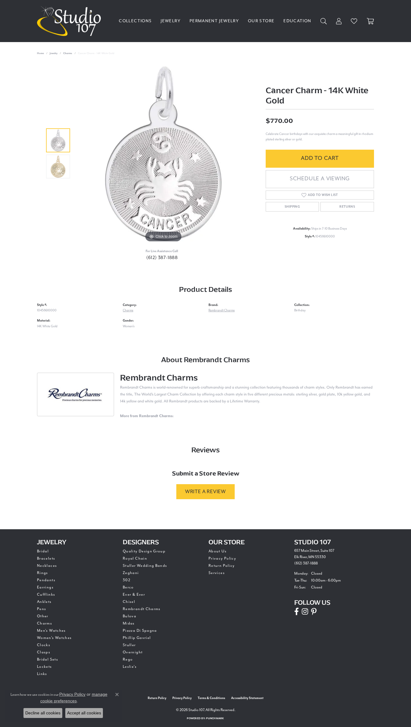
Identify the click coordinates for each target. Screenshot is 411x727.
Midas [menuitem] (129, 623)
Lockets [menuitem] (44, 666)
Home (40, 53)
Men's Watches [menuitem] (51, 630)
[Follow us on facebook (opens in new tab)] (296, 611)
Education (297, 20)
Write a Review (205, 491)
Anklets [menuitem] (44, 601)
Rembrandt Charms (222, 310)
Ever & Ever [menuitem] (134, 594)
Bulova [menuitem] (129, 616)
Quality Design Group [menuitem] (144, 551)
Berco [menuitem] (128, 587)
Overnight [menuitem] (133, 652)
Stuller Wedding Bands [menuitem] (145, 565)
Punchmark (215, 718)
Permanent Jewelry (214, 20)
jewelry (53, 53)
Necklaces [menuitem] (47, 565)
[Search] (323, 21)
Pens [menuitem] (41, 608)
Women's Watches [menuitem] (54, 637)
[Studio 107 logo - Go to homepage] (70, 21)
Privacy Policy (222, 558)
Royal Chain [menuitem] (135, 558)
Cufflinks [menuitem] (46, 594)
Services (217, 572)
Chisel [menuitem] (129, 601)
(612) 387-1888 (162, 258)
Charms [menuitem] (44, 623)
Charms (67, 53)
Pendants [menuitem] (46, 580)
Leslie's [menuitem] (130, 666)
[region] (163, 153)
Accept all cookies (84, 712)
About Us (218, 551)
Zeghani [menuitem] (131, 572)
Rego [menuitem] (128, 659)
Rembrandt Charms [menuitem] (142, 608)
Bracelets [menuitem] (46, 558)
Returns (347, 207)
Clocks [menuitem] (43, 645)
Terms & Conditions (211, 698)
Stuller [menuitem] (129, 645)
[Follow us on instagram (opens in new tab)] (305, 611)
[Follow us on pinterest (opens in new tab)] (314, 611)
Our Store (261, 20)
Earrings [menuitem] (45, 587)
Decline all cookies (42, 712)
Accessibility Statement (247, 698)
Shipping (292, 207)
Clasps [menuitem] (43, 652)
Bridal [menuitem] (43, 551)
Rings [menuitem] (42, 572)
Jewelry (171, 20)
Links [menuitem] (42, 673)
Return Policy (222, 565)
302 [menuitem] (127, 580)
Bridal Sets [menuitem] (47, 659)
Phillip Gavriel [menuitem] (137, 637)
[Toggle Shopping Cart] (370, 21)
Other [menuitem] (42, 616)
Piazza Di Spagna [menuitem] (140, 630)
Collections (135, 20)
